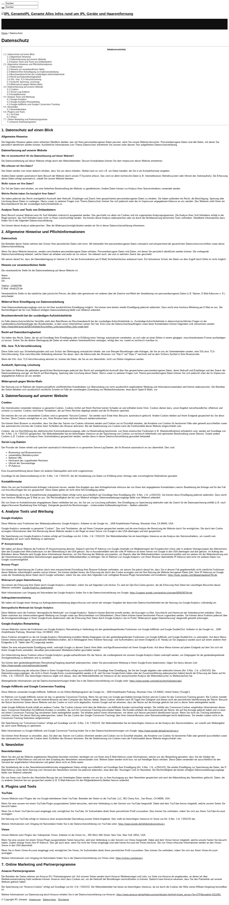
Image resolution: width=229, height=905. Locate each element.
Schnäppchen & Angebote (22, 25)
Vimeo (12, 117)
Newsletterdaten (16, 109)
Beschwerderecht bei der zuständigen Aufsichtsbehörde (36, 74)
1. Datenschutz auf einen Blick (19, 54)
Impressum (35, 899)
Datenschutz (15, 67)
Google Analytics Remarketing (23, 102)
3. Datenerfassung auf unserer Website (23, 87)
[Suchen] (2, 4)
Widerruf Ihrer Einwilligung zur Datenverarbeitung (33, 72)
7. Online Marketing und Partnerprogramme (25, 119)
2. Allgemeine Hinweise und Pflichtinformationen (27, 64)
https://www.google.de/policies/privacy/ (158, 730)
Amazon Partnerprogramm (21, 122)
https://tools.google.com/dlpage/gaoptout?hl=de (192, 575)
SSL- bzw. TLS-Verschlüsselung (24, 79)
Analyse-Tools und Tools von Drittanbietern (29, 62)
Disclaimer (63, 899)
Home (4, 33)
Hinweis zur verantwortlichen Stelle (26, 69)
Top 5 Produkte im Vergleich (23, 22)
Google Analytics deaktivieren (37, 587)
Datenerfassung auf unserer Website (26, 59)
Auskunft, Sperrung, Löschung (23, 82)
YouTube (13, 114)
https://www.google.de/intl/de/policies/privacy (141, 824)
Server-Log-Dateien (18, 92)
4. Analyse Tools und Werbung (19, 97)
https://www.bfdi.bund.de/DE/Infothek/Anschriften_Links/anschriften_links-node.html (44, 326)
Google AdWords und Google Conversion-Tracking (33, 104)
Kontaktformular (16, 94)
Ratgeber (13, 28)
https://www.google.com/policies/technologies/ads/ (156, 681)
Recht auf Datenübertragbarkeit (24, 77)
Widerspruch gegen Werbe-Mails (24, 84)
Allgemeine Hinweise (19, 57)
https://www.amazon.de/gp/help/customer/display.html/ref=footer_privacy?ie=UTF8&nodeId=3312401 (168, 894)
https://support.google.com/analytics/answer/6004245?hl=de (161, 592)
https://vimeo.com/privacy (129, 858)
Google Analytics (17, 99)
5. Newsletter (10, 107)
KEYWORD (15, 20)
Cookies (12, 89)
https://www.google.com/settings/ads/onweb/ (24, 665)
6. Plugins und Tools (14, 112)
